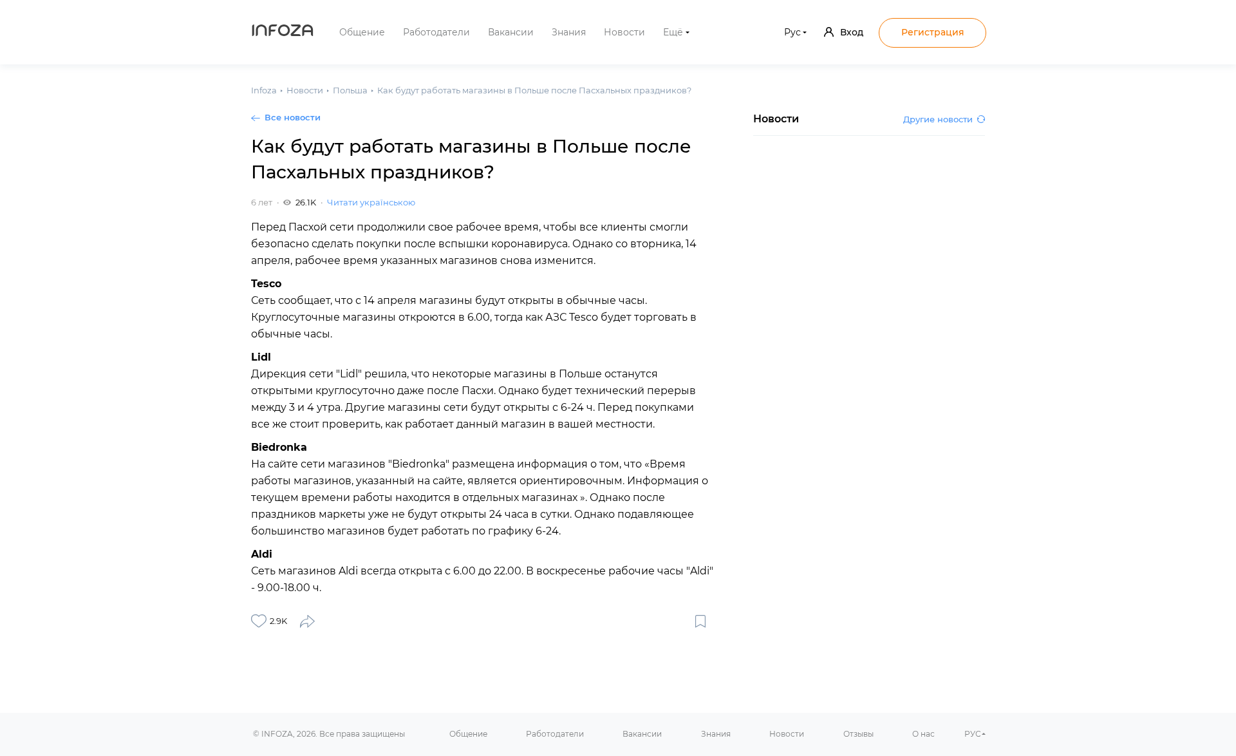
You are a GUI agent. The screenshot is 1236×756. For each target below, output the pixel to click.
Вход (851, 32)
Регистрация (932, 32)
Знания (569, 32)
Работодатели (436, 32)
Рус (792, 32)
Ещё (673, 32)
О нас (923, 734)
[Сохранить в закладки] (700, 620)
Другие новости (938, 119)
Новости (624, 32)
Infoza (282, 32)
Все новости (293, 117)
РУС (972, 734)
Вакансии (511, 32)
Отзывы (858, 734)
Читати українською (371, 202)
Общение (362, 32)
